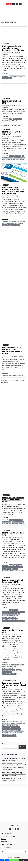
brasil (10, 118)
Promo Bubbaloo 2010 (7, 668)
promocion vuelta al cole (8, 728)
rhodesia (16, 730)
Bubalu (10, 664)
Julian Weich (5, 613)
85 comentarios (19, 635)
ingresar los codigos (7, 612)
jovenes (10, 223)
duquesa (16, 721)
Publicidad (4, 841)
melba (23, 723)
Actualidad (5, 680)
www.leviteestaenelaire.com (18, 570)
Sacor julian (14, 615)
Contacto (3, 839)
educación (5, 223)
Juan (12, 52)
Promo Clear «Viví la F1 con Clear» (12, 133)
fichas (4, 521)
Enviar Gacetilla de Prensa (8, 844)
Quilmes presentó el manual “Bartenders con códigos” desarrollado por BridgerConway (13, 190)
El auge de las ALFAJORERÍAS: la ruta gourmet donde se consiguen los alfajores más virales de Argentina (14, 774)
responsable (16, 225)
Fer (14, 105)
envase (19, 118)
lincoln (4, 723)
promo (4, 120)
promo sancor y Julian (14, 613)
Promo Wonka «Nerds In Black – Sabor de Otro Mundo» (13, 499)
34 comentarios (18, 537)
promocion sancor (6, 615)
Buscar (4, 744)
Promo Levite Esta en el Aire (16, 567)
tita (13, 732)
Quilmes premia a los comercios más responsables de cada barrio (12, 350)
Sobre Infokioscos (6, 833)
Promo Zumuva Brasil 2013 (11, 102)
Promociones (6, 98)
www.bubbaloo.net (7, 672)
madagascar (9, 723)
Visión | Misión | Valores (8, 836)
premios (11, 159)
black (10, 520)
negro (18, 521)
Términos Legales (6, 847)
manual (15, 223)
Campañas (5, 43)
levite (15, 565)
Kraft (20, 721)
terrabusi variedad (7, 732)
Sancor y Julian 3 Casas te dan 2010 (10, 619)
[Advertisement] (14, 802)
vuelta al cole (18, 732)
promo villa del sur (7, 568)
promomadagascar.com (8, 730)
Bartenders (11, 76)
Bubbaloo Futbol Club (18, 664)
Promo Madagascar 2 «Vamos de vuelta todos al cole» (14, 685)
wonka (23, 523)
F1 (22, 156)
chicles (4, 666)
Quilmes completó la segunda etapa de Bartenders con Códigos (13, 48)
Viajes (11, 120)
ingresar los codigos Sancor (19, 612)
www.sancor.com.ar (7, 621)
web (15, 120)
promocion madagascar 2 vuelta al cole (11, 727)
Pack (7, 159)
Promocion (10, 523)
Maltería (4, 78)
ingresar (16, 610)
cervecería (18, 76)
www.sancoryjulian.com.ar (18, 621)
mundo (13, 521)
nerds (22, 521)
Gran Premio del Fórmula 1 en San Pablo (15, 157)
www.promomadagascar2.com (9, 736)
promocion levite (6, 570)
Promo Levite (6, 567)
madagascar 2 (17, 723)
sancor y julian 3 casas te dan (9, 617)
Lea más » (5, 74)
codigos (23, 76)
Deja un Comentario (20, 504)
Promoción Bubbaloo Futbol (9, 670)
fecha (4, 157)
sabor (15, 523)
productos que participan (11, 725)
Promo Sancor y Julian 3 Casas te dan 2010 (12, 581)
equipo (13, 666)
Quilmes (10, 78)
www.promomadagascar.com (9, 734)
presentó (20, 223)
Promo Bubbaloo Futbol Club (12, 631)
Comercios (16, 375)
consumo (22, 221)
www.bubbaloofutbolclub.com (9, 673)
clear (10, 156)
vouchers (21, 159)
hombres (9, 521)
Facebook (20, 520)
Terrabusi (22, 730)
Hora (4, 159)
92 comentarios (18, 689)
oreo (4, 725)
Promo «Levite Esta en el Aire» (13, 534)
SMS (8, 120)
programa (5, 225)
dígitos (19, 156)
